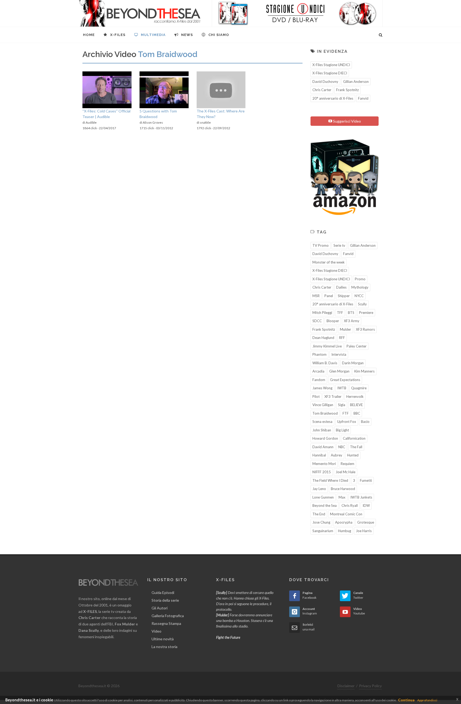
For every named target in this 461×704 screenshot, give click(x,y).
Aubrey (336, 455)
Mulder (345, 329)
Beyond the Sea (324, 505)
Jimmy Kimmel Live (327, 346)
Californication (354, 438)
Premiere (366, 312)
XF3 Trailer (332, 396)
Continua (406, 700)
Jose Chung (321, 522)
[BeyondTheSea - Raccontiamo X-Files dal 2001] (139, 13)
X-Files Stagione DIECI (329, 73)
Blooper (333, 321)
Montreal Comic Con (346, 514)
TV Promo (320, 245)
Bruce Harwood (343, 489)
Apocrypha (343, 522)
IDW (366, 505)
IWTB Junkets (361, 497)
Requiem (347, 464)
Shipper (344, 296)
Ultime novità (163, 639)
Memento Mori (324, 464)
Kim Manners (364, 371)
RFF (342, 337)
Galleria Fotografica (168, 615)
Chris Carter (321, 90)
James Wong (322, 388)
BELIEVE (356, 405)
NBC (341, 447)
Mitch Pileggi (322, 312)
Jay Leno (319, 489)
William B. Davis (324, 363)
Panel (328, 296)
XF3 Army (351, 321)
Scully (362, 304)
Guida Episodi (163, 592)
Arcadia (318, 371)
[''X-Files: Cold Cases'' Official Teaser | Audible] (107, 89)
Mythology (359, 287)
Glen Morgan (339, 371)
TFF (340, 312)
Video (156, 631)
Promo (360, 279)
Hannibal (319, 455)
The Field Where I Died (330, 480)
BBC (356, 413)
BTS (351, 312)
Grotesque (365, 522)
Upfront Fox (346, 421)
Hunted (353, 455)
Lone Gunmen (323, 497)
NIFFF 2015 (321, 472)
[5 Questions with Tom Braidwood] (164, 89)
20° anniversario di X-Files (332, 98)
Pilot (316, 396)
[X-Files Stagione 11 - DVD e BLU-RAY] (297, 13)
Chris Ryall (349, 505)
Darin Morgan (353, 363)
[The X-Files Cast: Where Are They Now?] (221, 89)
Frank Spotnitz (347, 90)
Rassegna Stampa (166, 623)
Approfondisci (427, 700)
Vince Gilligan (322, 405)
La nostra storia (164, 646)
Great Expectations (345, 380)
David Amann (322, 447)
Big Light (342, 430)
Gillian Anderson (356, 81)
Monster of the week (328, 262)
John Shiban (321, 430)
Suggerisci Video (346, 121)
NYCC (359, 296)
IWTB (341, 388)
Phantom (319, 354)
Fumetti (366, 480)
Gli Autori (160, 608)
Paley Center (357, 346)
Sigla (341, 405)
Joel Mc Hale (345, 472)
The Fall (356, 447)
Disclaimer (346, 685)
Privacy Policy (370, 685)
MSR (316, 296)
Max (342, 497)
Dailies (341, 287)
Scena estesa (322, 421)
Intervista (338, 354)
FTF (346, 413)
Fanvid (363, 98)
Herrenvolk (355, 396)
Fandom (318, 380)
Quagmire (359, 388)
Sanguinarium (322, 531)
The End (318, 514)
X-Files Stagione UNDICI (331, 65)
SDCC (317, 321)
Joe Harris (364, 531)
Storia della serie (165, 600)
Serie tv (339, 245)
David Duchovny (325, 81)
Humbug (344, 531)
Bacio (365, 421)
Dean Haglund (323, 337)
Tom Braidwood (325, 413)
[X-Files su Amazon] (345, 177)
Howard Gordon (325, 438)
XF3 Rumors (365, 329)
